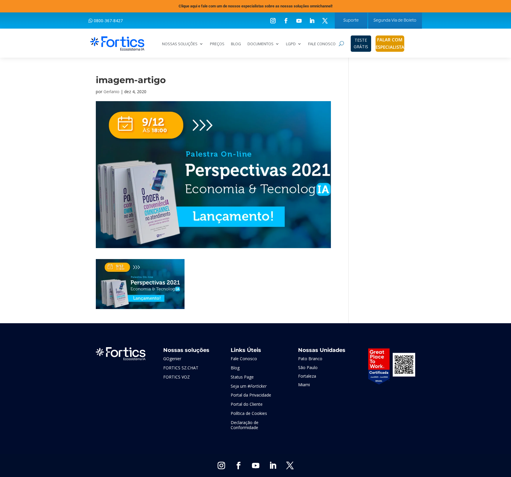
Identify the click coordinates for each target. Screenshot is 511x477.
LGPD (291, 44)
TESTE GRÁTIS (361, 43)
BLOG (236, 44)
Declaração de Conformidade (244, 425)
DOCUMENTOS (261, 44)
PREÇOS (217, 44)
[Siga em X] (325, 20)
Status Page (242, 377)
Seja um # (249, 386)
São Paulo (308, 367)
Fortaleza (307, 376)
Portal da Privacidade (251, 395)
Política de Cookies (249, 413)
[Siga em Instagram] (273, 20)
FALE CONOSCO (322, 44)
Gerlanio (111, 91)
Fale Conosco (244, 358)
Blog (235, 368)
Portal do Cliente (247, 404)
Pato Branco (310, 358)
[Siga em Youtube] (299, 20)
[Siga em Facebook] (286, 20)
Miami (304, 384)
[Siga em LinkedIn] (312, 20)
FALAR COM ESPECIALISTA (390, 43)
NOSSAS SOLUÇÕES (180, 44)
